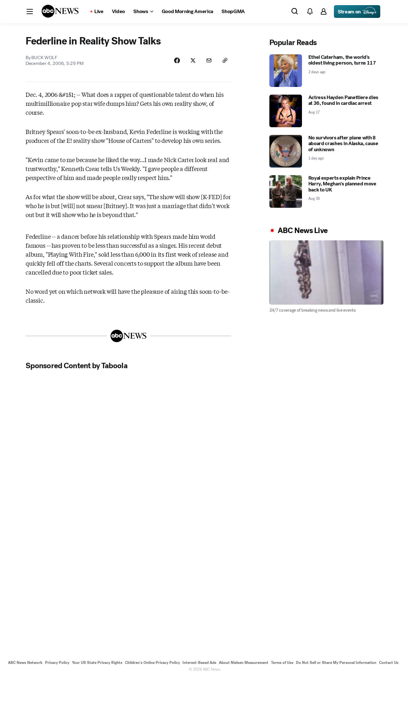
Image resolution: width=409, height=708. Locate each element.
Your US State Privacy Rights (97, 662)
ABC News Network (25, 662)
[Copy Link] (225, 60)
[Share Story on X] (193, 60)
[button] (29, 11)
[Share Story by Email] (209, 60)
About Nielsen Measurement (243, 662)
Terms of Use (282, 662)
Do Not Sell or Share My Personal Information (336, 662)
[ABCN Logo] (60, 11)
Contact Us (388, 662)
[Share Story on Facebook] (177, 60)
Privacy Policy (57, 662)
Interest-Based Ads (199, 662)
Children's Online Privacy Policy (152, 662)
